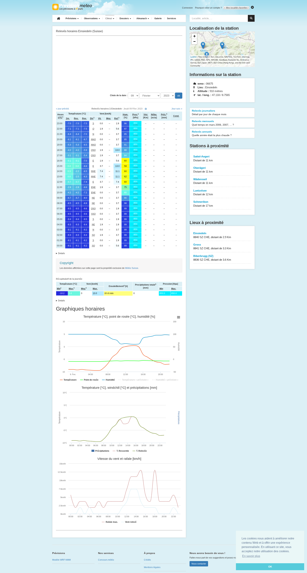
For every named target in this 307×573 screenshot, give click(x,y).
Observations (91, 18)
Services (171, 18)
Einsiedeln (212, 235)
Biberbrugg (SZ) (212, 257)
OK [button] (270, 566)
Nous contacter (199, 564)
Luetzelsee (203, 192)
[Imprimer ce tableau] (146, 109)
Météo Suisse (131, 268)
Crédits (147, 560)
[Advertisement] (119, 64)
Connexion (187, 8)
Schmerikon (203, 203)
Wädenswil (203, 181)
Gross (212, 246)
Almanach (141, 18)
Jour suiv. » (176, 109)
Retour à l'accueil (73, 7)
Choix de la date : (118, 95)
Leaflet (193, 56)
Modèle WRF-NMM (61, 560)
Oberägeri (203, 169)
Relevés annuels (212, 133)
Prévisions (71, 18)
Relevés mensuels (213, 123)
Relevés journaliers (209, 112)
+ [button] (194, 36)
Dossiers (124, 18)
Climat (108, 18)
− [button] (194, 41)
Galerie (158, 18)
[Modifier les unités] (252, 7)
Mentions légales (152, 567)
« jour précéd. (62, 109)
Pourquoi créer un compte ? (208, 8)
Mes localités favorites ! (237, 8)
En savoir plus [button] (251, 556)
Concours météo (106, 560)
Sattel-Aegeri (203, 158)
